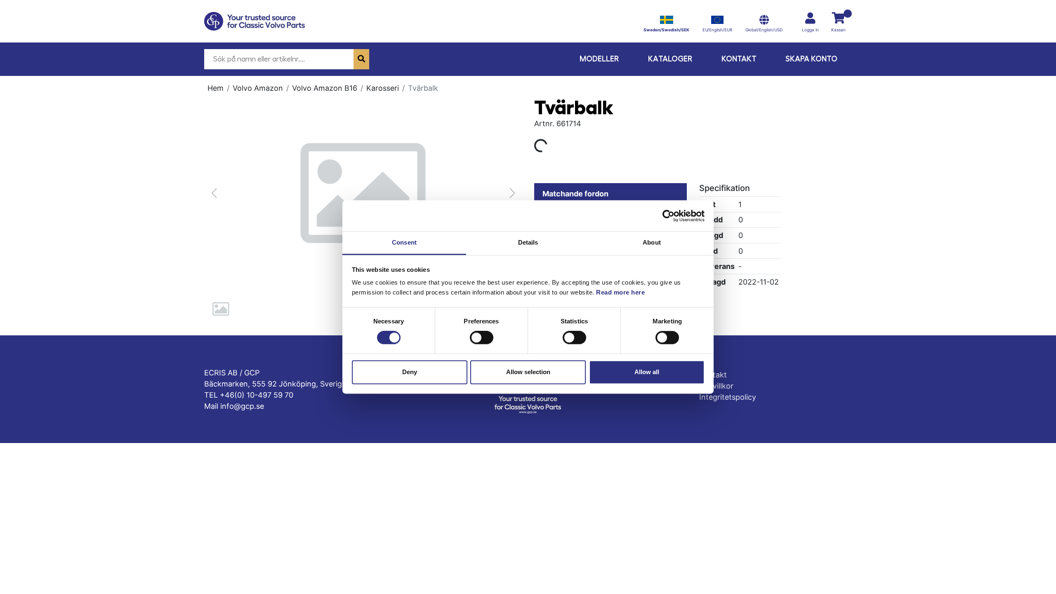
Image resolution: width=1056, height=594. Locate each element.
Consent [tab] (404, 242)
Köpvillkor (716, 386)
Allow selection (528, 371)
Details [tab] (528, 242)
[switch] (481, 337)
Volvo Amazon (258, 88)
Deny (409, 371)
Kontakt (739, 59)
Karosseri (382, 88)
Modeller (599, 59)
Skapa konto (811, 59)
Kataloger (670, 59)
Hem (215, 88)
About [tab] (652, 242)
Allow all (646, 371)
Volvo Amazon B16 (324, 88)
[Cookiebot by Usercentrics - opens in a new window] (668, 216)
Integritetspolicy (727, 397)
